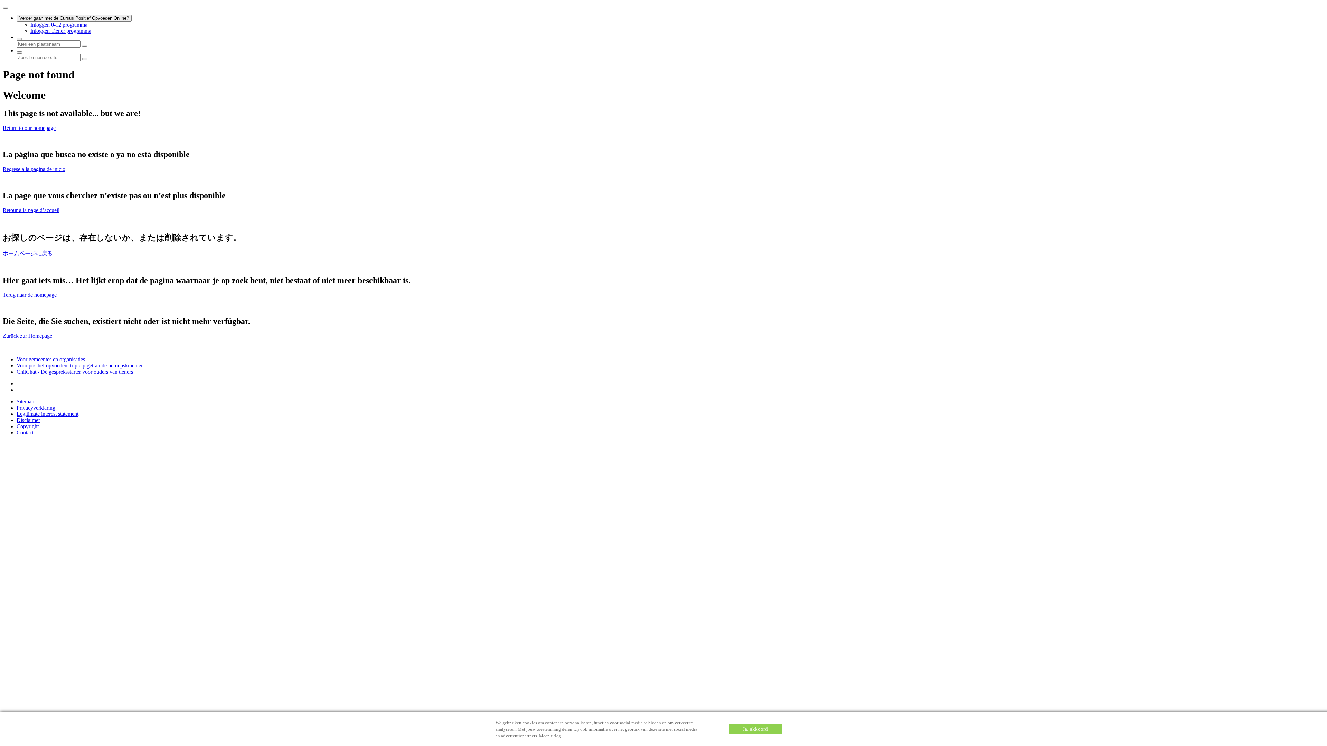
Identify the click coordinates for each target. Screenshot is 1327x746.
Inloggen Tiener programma (60, 31)
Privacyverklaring (36, 408)
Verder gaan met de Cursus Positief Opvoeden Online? (74, 18)
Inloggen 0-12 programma (58, 25)
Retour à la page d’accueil (31, 210)
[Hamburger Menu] (5, 8)
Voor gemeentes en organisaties (51, 359)
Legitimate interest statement (47, 414)
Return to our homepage (29, 128)
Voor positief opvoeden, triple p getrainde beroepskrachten (80, 366)
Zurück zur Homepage (27, 336)
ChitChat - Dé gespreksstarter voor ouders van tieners (75, 372)
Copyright (28, 426)
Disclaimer (28, 420)
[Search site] (19, 52)
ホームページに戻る (28, 253)
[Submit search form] (84, 59)
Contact (25, 433)
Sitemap (25, 401)
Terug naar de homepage (30, 295)
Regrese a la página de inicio (34, 169)
